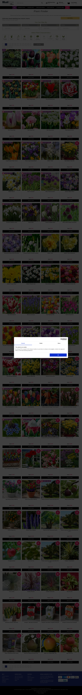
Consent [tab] (23, 343)
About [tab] (59, 343)
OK (58, 355)
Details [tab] (41, 343)
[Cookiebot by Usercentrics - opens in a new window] (61, 339)
